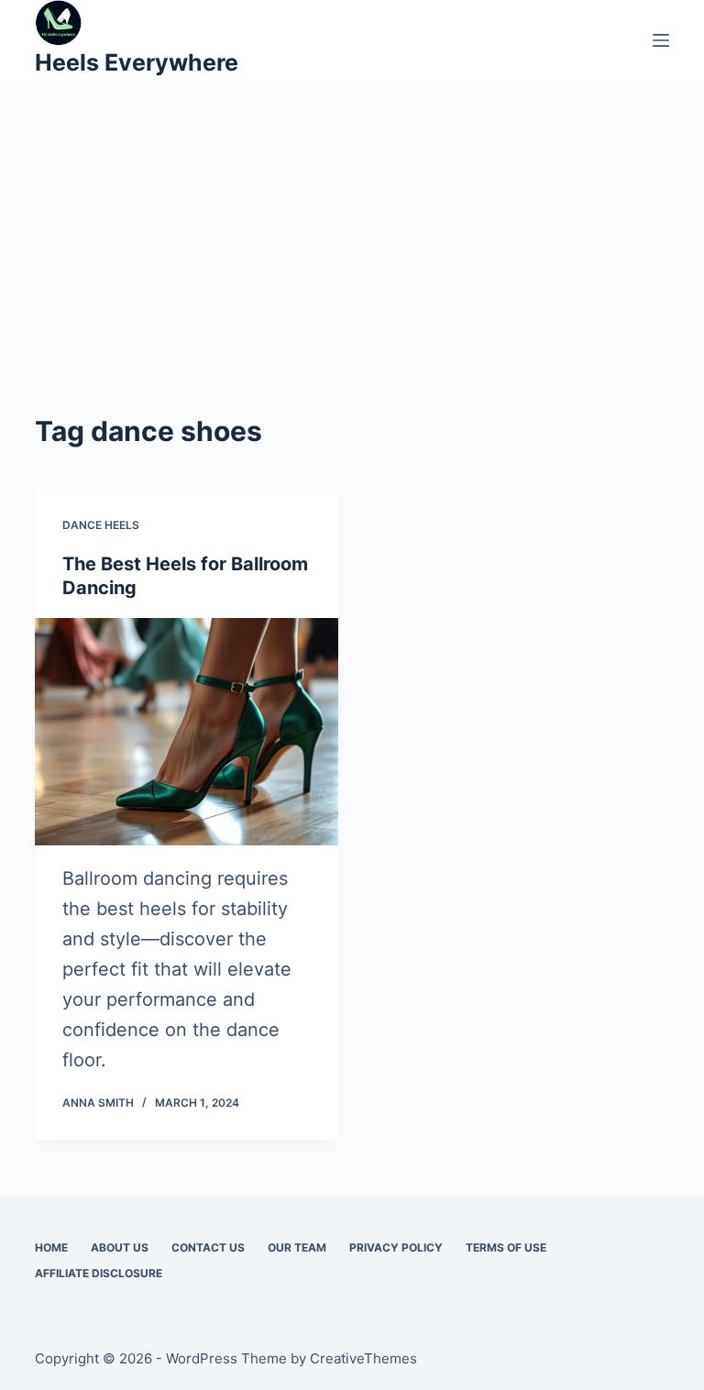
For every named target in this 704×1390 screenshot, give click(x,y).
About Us (119, 1247)
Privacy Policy (396, 1247)
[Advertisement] (352, 273)
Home (51, 1247)
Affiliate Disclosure (98, 1273)
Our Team (297, 1247)
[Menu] (661, 40)
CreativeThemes (363, 1358)
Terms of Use (506, 1247)
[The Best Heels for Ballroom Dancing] (186, 731)
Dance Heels (100, 525)
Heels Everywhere (136, 62)
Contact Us (208, 1247)
